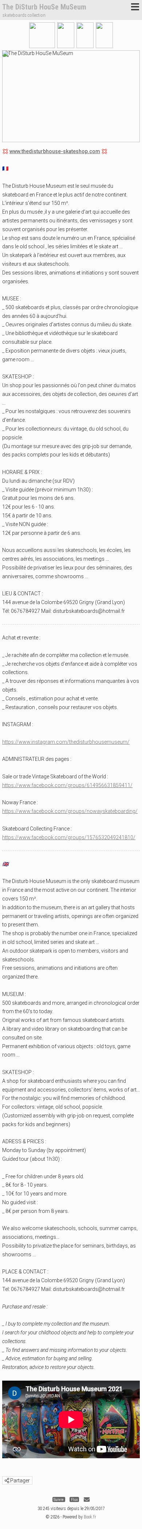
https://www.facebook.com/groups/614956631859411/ (67, 785)
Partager (19, 1480)
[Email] (87, 1499)
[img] (7, 1480)
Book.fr (90, 1517)
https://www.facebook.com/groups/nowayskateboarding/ (70, 811)
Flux (74, 1499)
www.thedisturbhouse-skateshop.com (54, 151)
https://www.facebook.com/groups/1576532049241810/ (68, 837)
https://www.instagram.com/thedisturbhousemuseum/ (66, 742)
